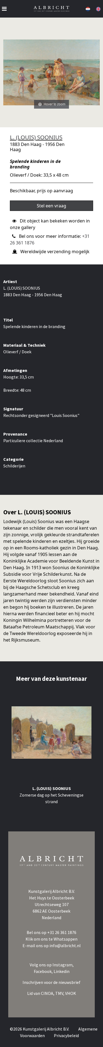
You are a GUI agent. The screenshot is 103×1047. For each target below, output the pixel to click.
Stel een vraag (51, 206)
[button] (87, 8)
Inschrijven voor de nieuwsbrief (51, 982)
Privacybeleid (66, 1035)
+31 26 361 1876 (61, 932)
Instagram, (63, 964)
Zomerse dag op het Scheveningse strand (51, 798)
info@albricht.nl (65, 945)
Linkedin (61, 971)
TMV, (60, 993)
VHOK (70, 993)
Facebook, (44, 971)
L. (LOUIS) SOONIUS (36, 137)
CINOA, (48, 993)
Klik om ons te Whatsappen (51, 939)
